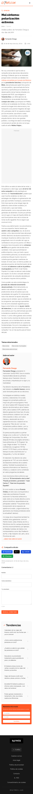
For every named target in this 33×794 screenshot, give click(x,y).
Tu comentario (5, 589)
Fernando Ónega (11, 39)
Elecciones (6, 346)
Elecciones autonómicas (10, 349)
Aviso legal (16, 760)
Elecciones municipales (19, 346)
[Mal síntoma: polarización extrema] (27, 53)
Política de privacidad (16, 765)
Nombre (3, 572)
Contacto (16, 773)
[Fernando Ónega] (2, 39)
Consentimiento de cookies (16, 782)
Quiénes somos (16, 756)
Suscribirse (16, 721)
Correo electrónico (6, 581)
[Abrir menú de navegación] (30, 3)
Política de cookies (16, 769)
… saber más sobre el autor (12, 539)
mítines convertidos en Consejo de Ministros (16, 80)
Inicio (3, 26)
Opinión (6, 10)
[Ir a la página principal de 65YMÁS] (8, 3)
